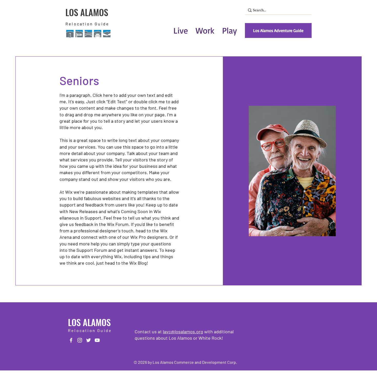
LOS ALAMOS (86, 12)
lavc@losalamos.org (183, 331)
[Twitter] (88, 340)
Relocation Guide (87, 23)
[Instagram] (80, 340)
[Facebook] (71, 340)
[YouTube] (97, 340)
